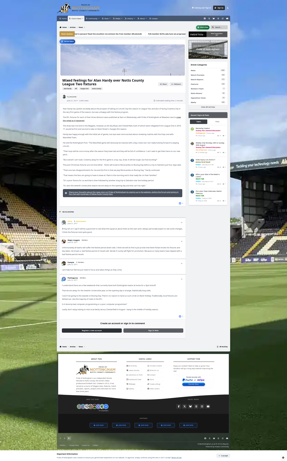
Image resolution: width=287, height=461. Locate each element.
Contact (152, 375)
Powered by (217, 447)
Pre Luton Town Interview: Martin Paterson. (209, 192)
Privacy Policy (74, 445)
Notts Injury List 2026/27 (205, 159)
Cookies (95, 445)
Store (151, 379)
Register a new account (92, 330)
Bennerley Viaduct (203, 128)
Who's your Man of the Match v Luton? (208, 175)
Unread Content (155, 366)
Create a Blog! (154, 384)
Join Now (100, 425)
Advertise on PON (135, 375)
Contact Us (86, 445)
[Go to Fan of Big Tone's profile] (192, 143)
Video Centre (154, 388)
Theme (62, 445)
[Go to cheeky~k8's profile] (83, 406)
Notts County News (217, 33)
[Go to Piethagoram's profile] (192, 129)
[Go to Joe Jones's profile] (64, 97)
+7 (106, 406)
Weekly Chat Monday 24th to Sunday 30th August (210, 144)
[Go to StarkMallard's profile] (102, 406)
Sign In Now (153, 330)
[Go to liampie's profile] (64, 263)
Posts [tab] (217, 122)
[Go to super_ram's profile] (86, 406)
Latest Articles (133, 370)
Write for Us (154, 370)
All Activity (132, 366)
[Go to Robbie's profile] (192, 160)
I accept (224, 455)
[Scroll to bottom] (283, 458)
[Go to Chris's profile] (64, 222)
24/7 (217, 35)
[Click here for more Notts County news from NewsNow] (198, 34)
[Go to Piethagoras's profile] (64, 279)
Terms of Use (176, 457)
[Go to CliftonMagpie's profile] (98, 406)
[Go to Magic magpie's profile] (64, 241)
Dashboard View (134, 379)
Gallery (131, 388)
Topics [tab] (198, 122)
